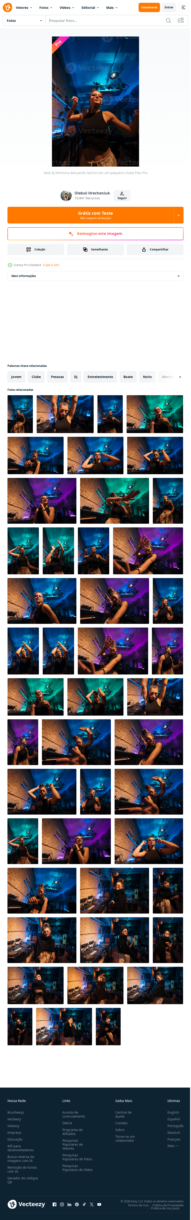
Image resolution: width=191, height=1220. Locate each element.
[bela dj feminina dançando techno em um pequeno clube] (20, 414)
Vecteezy (14, 1119)
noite (147, 377)
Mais (110, 7)
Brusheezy (15, 1112)
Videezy (13, 1126)
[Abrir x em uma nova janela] (92, 1204)
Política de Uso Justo (162, 1208)
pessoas (57, 377)
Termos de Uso (134, 1205)
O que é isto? (51, 265)
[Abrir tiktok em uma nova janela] (84, 1204)
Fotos (43, 7)
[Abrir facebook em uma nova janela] (54, 1204)
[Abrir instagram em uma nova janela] (62, 1204)
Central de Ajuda (121, 1114)
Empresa (14, 1132)
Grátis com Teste (95, 215)
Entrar (169, 7)
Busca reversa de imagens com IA (20, 1158)
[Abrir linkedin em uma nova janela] (69, 1204)
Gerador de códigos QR (22, 1180)
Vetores (22, 7)
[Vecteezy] (7, 7)
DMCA (66, 1123)
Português (172, 1126)
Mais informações (23, 276)
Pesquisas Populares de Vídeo (71, 1170)
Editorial (88, 7)
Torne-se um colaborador (123, 1138)
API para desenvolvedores (20, 1148)
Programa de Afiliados (71, 1132)
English (170, 1112)
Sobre (118, 1130)
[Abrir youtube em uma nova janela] (99, 1204)
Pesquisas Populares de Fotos (76, 1157)
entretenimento (100, 377)
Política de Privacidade (164, 1205)
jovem (16, 377)
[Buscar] (168, 20)
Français (170, 1139)
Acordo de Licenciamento (72, 1114)
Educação (14, 1139)
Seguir (122, 198)
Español (170, 1119)
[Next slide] (172, 376)
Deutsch (170, 1132)
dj (75, 377)
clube (36, 377)
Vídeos (65, 7)
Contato (119, 1123)
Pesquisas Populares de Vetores (71, 1144)
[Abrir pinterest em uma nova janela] (77, 1204)
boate (128, 377)
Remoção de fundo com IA (22, 1169)
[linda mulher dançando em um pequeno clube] (114, 891)
